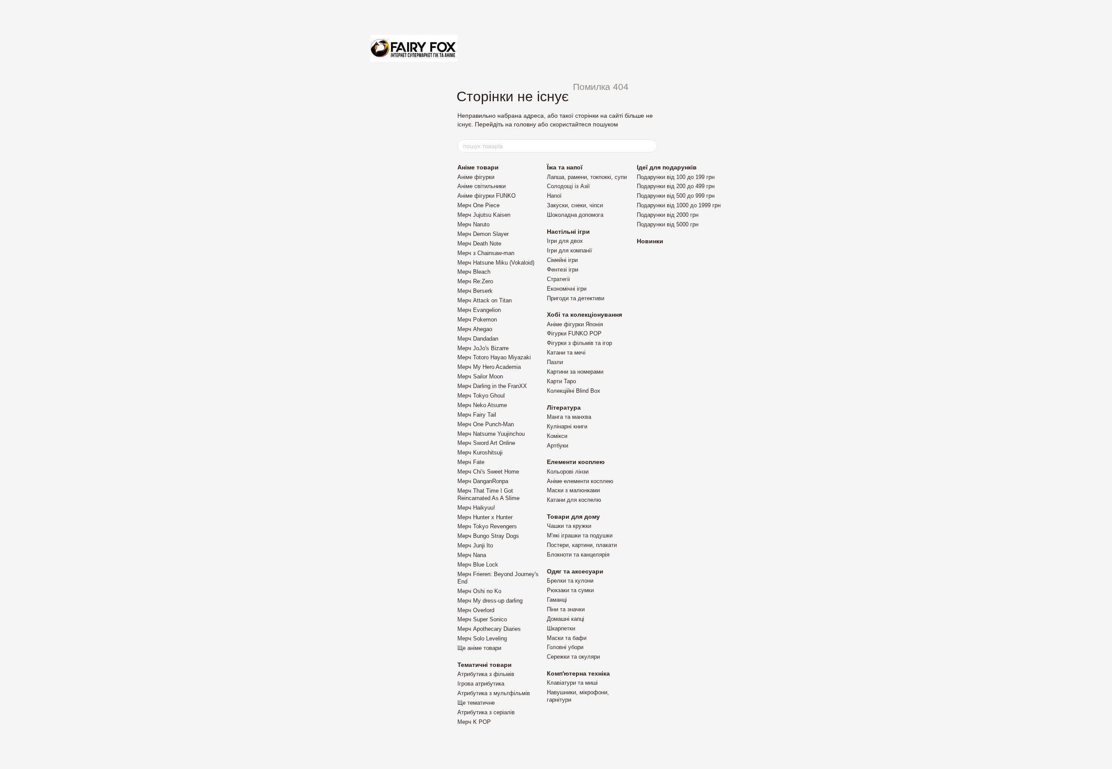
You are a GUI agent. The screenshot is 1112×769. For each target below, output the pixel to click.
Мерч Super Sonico (482, 619)
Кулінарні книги (567, 426)
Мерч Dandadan (477, 338)
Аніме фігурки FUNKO (486, 195)
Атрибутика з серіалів (486, 712)
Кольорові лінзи (568, 471)
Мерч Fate (470, 462)
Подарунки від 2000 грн (667, 215)
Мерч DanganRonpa (482, 481)
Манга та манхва (569, 417)
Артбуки (557, 445)
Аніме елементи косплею (580, 481)
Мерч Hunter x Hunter (485, 517)
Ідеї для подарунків (667, 167)
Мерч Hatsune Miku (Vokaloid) (495, 262)
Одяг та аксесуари (575, 571)
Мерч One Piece (478, 205)
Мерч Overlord (475, 610)
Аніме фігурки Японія (575, 324)
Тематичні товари (484, 664)
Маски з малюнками (573, 490)
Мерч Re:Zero (475, 281)
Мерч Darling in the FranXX (492, 386)
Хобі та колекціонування (584, 314)
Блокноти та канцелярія (578, 554)
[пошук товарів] (650, 145)
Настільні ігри (568, 231)
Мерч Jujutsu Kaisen (483, 215)
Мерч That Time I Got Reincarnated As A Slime (488, 494)
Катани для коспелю (574, 500)
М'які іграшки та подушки (579, 535)
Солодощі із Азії (568, 186)
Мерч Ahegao (474, 329)
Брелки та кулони (570, 580)
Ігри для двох (565, 241)
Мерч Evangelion (479, 310)
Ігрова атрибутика (480, 683)
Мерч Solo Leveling (482, 638)
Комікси (557, 436)
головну (525, 124)
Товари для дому (573, 516)
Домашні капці (565, 619)
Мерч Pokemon (477, 319)
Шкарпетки (561, 628)
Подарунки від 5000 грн (667, 224)
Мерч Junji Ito (475, 545)
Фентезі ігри (562, 269)
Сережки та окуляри (573, 656)
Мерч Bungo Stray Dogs (488, 536)
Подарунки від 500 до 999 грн (676, 195)
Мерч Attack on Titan (484, 300)
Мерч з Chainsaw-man (485, 253)
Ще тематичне (476, 702)
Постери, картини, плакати (582, 545)
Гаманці (557, 600)
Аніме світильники (481, 186)
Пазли (555, 362)
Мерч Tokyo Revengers (487, 526)
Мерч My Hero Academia (489, 367)
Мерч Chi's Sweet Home (488, 471)
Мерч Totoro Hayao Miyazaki (494, 357)
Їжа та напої (564, 167)
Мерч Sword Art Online (486, 443)
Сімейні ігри (562, 260)
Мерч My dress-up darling (490, 600)
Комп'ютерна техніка (578, 673)
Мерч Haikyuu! (476, 507)
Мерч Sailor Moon (480, 376)
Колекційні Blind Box (573, 391)
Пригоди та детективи (575, 298)
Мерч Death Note (479, 243)
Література (564, 407)
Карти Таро (561, 381)
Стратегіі (558, 279)
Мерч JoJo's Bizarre (483, 348)
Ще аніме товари (479, 648)
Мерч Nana (471, 555)
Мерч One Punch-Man (485, 424)
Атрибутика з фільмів (485, 674)
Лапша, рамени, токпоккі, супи (587, 177)
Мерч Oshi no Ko (479, 591)
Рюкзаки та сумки (570, 590)
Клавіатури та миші (572, 683)
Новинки (650, 241)
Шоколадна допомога (575, 215)
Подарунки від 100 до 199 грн (676, 177)
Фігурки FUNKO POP (574, 333)
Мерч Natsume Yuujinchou (491, 434)
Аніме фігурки (475, 177)
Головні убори (565, 647)
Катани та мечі (566, 352)
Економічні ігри (566, 288)
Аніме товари (478, 167)
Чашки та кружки (569, 526)
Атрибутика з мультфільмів (493, 693)
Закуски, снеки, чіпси (575, 205)
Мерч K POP (474, 722)
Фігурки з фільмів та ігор (579, 343)
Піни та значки (566, 609)
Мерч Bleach (473, 271)
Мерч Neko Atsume (482, 405)
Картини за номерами (575, 371)
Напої (554, 195)
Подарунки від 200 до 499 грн (676, 186)
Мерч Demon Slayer (483, 234)
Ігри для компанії (569, 250)
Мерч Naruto (473, 224)
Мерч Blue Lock (477, 564)
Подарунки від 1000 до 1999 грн (679, 205)
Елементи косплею (576, 461)
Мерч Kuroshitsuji (480, 452)
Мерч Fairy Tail (476, 414)
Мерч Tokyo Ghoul (481, 395)
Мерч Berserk (475, 291)
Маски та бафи (566, 638)
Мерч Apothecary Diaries (489, 629)
